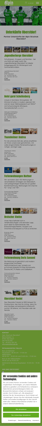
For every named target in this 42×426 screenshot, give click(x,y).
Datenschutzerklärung (24, 420)
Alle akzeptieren (21, 409)
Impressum (36, 420)
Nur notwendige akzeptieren (21, 415)
